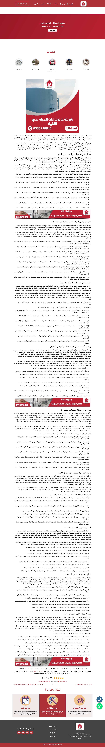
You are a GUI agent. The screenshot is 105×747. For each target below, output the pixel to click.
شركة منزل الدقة (37, 671)
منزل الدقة (45, 744)
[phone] (99, 699)
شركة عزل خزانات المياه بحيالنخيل (52, 23)
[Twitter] (23, 732)
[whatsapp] (99, 706)
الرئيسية (71, 4)
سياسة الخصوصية (52, 729)
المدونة (42, 4)
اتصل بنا (36, 4)
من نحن (64, 4)
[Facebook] (31, 732)
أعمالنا (49, 4)
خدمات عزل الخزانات (43, 681)
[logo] (83, 3)
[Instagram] (27, 732)
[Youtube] (19, 732)
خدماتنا (57, 4)
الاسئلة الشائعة (52, 726)
